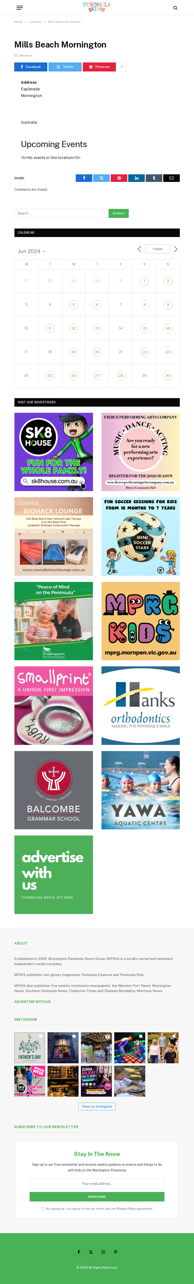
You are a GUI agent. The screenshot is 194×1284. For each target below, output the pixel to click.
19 (73, 352)
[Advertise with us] (53, 874)
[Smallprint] (53, 705)
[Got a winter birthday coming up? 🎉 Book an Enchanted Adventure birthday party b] (163, 1047)
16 (168, 328)
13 (97, 328)
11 (49, 328)
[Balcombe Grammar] (53, 790)
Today (157, 249)
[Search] (174, 7)
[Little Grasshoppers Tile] (53, 621)
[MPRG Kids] (140, 621)
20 (97, 352)
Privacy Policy (126, 1208)
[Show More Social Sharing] (122, 66)
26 (73, 376)
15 (144, 328)
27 (97, 376)
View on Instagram (97, 1106)
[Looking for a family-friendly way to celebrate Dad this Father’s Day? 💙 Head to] (29, 1047)
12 (73, 328)
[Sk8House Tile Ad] (53, 452)
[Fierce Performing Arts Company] (140, 452)
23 (168, 352)
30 (97, 281)
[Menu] (20, 7)
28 (121, 376)
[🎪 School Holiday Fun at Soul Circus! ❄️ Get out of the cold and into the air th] (96, 1081)
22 (144, 352)
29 (73, 281)
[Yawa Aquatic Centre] (140, 790)
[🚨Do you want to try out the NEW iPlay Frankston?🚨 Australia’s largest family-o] (129, 1047)
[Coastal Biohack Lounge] (53, 536)
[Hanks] (140, 705)
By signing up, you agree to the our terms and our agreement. (99, 1208)
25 (50, 376)
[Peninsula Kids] (97, 7)
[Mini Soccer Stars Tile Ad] (140, 536)
